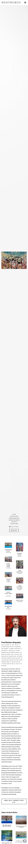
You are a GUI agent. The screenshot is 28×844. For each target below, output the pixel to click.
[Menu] (25, 2)
